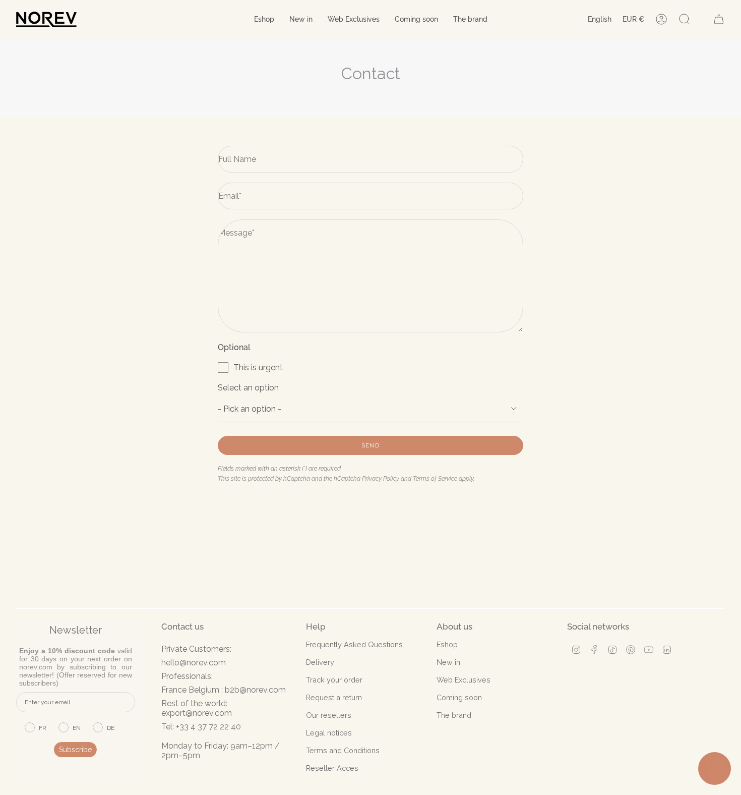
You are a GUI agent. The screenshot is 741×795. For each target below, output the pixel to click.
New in (448, 662)
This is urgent (258, 367)
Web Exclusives (463, 679)
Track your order (334, 679)
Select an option (248, 387)
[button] (264, 19)
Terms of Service (435, 478)
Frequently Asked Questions (354, 644)
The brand (454, 715)
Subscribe (75, 750)
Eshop (447, 644)
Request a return (334, 697)
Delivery (320, 662)
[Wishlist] (701, 19)
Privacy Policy (380, 478)
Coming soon (459, 697)
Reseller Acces (332, 768)
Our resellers (328, 715)
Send (370, 445)
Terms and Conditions (343, 750)
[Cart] (718, 19)
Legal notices (329, 732)
